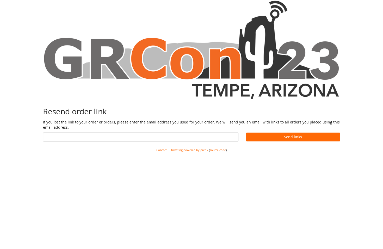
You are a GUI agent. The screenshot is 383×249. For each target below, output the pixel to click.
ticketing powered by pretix (189, 150)
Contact (161, 150)
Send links (293, 136)
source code (218, 150)
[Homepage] (191, 49)
